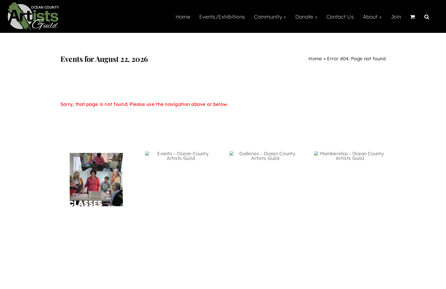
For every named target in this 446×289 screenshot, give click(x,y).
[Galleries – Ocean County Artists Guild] (265, 154)
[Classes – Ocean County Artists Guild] (96, 154)
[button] (426, 16)
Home (315, 59)
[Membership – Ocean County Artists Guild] (350, 154)
